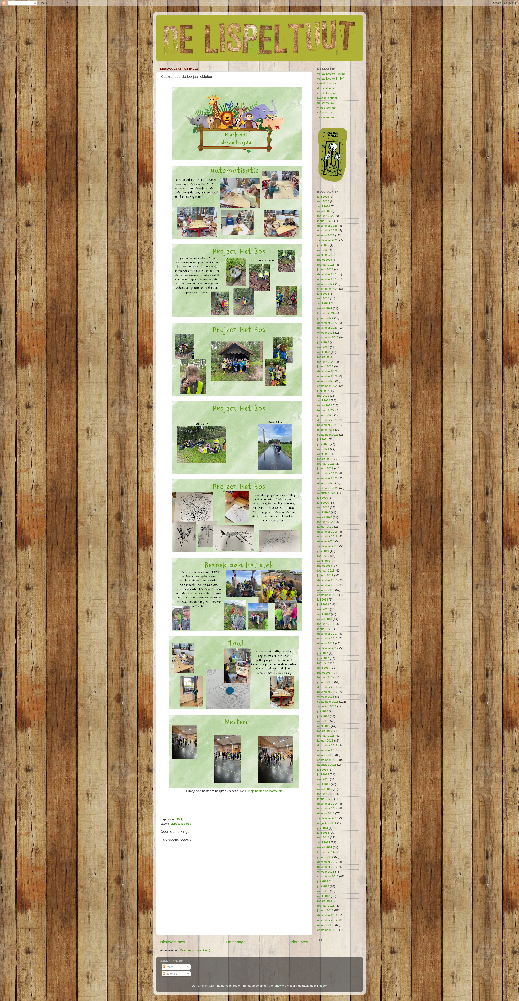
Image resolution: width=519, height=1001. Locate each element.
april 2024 (323, 303)
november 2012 (327, 920)
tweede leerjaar (327, 97)
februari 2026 (326, 215)
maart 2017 (324, 672)
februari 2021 (326, 463)
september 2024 (327, 288)
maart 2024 (324, 308)
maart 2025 (324, 259)
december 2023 (327, 322)
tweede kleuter (326, 83)
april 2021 (323, 453)
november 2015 (327, 750)
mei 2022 (323, 395)
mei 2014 (323, 837)
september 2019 (327, 546)
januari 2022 (325, 415)
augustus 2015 (326, 764)
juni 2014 (323, 832)
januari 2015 (325, 798)
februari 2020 (326, 521)
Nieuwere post (172, 942)
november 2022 (327, 376)
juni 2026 (323, 196)
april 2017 (323, 667)
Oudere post (297, 942)
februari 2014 (326, 852)
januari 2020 (325, 526)
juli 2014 (322, 828)
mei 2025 (323, 250)
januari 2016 (325, 740)
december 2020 (327, 473)
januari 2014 (325, 857)
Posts (169, 966)
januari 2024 (325, 318)
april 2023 (323, 352)
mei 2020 (323, 507)
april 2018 (323, 614)
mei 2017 (323, 662)
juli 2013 (322, 881)
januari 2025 (325, 269)
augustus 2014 (326, 823)
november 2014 (327, 808)
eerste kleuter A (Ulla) (331, 73)
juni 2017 (323, 658)
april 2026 (323, 206)
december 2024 (327, 274)
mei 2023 (323, 347)
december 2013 (327, 861)
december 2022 (327, 371)
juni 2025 (323, 245)
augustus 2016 (326, 706)
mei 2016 (323, 721)
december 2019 (327, 531)
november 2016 (327, 691)
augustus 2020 (326, 492)
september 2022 (327, 385)
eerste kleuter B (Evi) (330, 78)
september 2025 (327, 240)
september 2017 (327, 648)
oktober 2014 (325, 813)
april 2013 (323, 896)
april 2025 (323, 254)
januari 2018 (325, 628)
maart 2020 (324, 517)
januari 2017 (325, 682)
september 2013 (327, 876)
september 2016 (327, 701)
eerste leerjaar (326, 93)
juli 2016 (322, 711)
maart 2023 (324, 356)
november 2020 (327, 478)
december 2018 (327, 580)
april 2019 (323, 560)
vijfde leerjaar (326, 112)
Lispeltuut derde (180, 823)
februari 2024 (326, 313)
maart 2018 (324, 619)
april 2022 (323, 400)
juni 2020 (323, 502)
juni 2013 (323, 886)
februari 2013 (326, 905)
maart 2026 (324, 211)
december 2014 (327, 803)
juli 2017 (322, 653)
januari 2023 (325, 366)
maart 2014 (324, 847)
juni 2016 (323, 716)
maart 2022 (324, 405)
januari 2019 (325, 575)
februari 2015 (326, 793)
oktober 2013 (325, 871)
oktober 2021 (325, 429)
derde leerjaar (326, 102)
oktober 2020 (325, 483)
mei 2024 (323, 298)
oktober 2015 (325, 755)
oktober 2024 (325, 284)
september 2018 (327, 594)
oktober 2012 (325, 925)
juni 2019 (323, 551)
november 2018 (327, 585)
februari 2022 (326, 410)
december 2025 (327, 225)
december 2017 (327, 633)
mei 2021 (323, 449)
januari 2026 (325, 220)
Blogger (322, 985)
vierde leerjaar (326, 107)
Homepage (236, 942)
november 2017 (327, 638)
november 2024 (327, 279)
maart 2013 (324, 900)
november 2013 (327, 866)
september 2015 (327, 759)
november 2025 (327, 230)
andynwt (280, 985)
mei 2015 (323, 779)
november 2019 (327, 536)
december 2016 (327, 687)
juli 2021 (322, 439)
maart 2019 (324, 565)
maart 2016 (324, 730)
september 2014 (327, 818)
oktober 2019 (325, 541)
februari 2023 (326, 361)
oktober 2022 (325, 381)
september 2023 (327, 337)
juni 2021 (323, 444)
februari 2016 (326, 735)
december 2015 (327, 745)
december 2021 (327, 420)
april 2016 (323, 726)
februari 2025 (326, 264)
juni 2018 (323, 604)
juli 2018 (322, 599)
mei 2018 (323, 609)
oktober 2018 (325, 590)
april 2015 (323, 784)
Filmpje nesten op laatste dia (263, 791)
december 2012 (327, 915)
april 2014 (323, 842)
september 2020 (327, 488)
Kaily (180, 819)
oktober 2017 (325, 643)
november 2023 (327, 327)
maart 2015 (324, 789)
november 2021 (327, 424)
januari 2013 (325, 910)
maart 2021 (324, 458)
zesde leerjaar (326, 117)
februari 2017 (326, 677)
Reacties (171, 973)
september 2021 (327, 434)
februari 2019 (326, 570)
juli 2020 (322, 497)
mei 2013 (323, 891)
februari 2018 (326, 623)
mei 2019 (323, 556)
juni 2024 (323, 293)
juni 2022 (323, 390)
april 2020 (323, 512)
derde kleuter (325, 88)
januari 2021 (325, 468)
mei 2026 (323, 201)
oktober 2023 (325, 332)
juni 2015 (323, 774)
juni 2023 (323, 342)
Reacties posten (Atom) (195, 950)
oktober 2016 (325, 696)
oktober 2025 (325, 235)
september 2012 (327, 929)
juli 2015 (322, 769)
